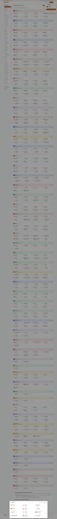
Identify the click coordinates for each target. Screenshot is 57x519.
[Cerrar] (46, 502)
